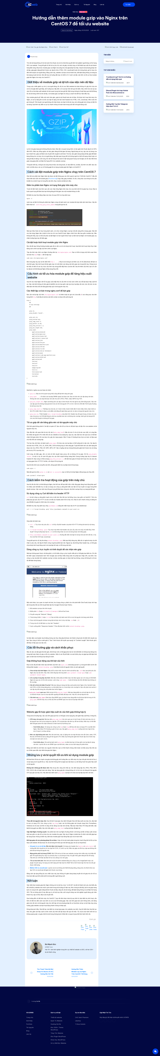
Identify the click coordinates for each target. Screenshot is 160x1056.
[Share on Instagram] (95, 927)
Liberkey (78, 1021)
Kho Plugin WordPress (58, 1036)
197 (67, 47)
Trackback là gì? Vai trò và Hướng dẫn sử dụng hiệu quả (118, 78)
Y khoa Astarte (80, 1024)
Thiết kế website (56, 1017)
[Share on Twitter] (86, 927)
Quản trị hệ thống (67, 30)
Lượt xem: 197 (94, 30)
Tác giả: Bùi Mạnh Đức (41, 47)
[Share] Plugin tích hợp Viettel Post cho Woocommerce (117, 92)
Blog (95, 4)
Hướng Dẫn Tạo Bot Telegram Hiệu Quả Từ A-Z (117, 105)
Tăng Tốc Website (57, 1033)
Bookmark (131, 47)
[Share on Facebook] (82, 927)
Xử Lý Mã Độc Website (58, 1043)
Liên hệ (102, 4)
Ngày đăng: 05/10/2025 (81, 30)
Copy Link (115, 47)
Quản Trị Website (56, 1021)
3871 (128, 83)
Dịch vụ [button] (76, 4)
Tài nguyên (30, 1027)
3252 (127, 96)
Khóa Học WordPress (58, 1040)
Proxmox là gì (53, 178)
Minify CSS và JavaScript (38, 868)
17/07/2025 (119, 110)
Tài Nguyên (87, 4)
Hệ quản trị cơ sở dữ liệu (38, 846)
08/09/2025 (120, 83)
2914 (127, 110)
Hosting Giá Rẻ (56, 1024)
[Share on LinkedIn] (90, 927)
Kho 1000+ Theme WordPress (57, 1029)
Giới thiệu (68, 4)
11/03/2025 (119, 96)
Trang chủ (59, 4)
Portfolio (29, 1024)
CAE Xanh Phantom (81, 1017)
